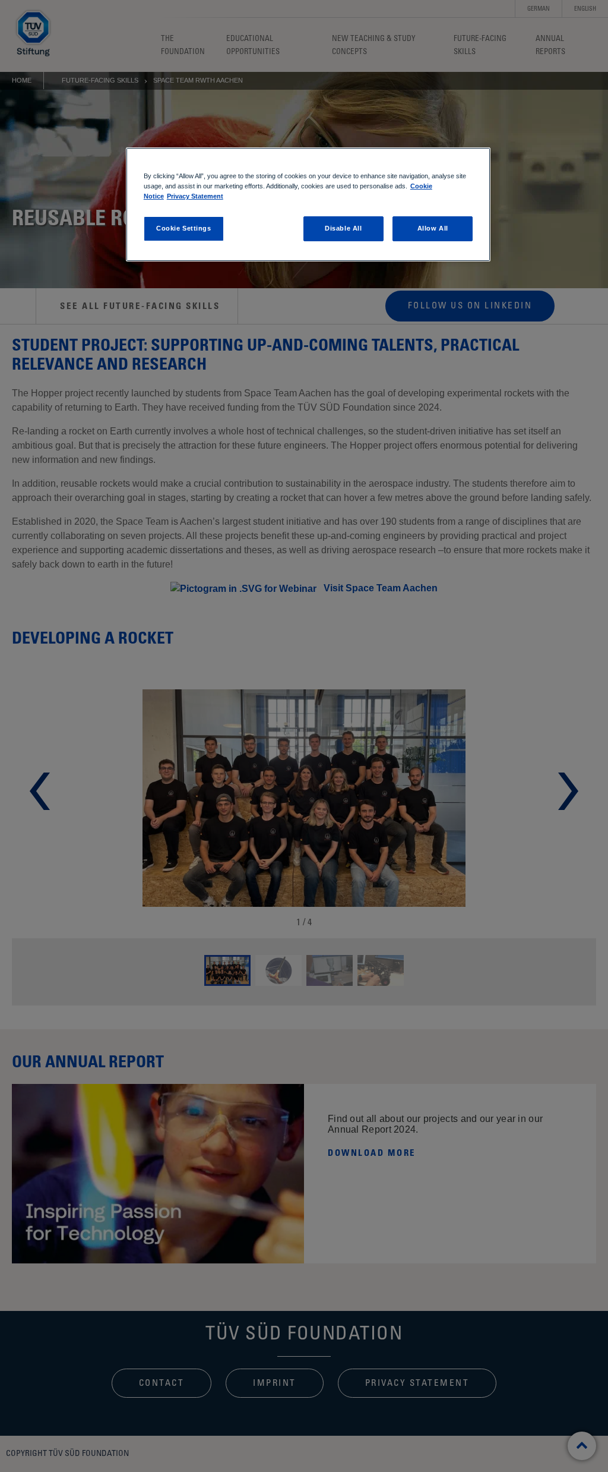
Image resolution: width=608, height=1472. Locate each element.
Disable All (343, 228)
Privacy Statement (195, 196)
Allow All (432, 228)
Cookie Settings (183, 228)
